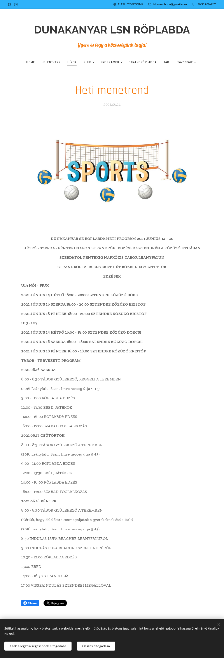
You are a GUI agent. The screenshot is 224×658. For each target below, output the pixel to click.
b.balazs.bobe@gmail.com (170, 4)
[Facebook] (9, 4)
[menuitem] (32, 62)
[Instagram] (16, 4)
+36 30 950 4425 (206, 4)
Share (32, 603)
